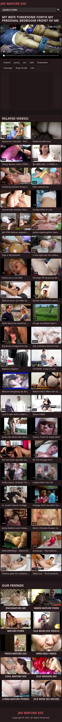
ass (24, 62)
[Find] (59, 10)
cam (32, 68)
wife (32, 62)
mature (7, 62)
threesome (42, 62)
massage (7, 68)
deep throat (21, 68)
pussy (17, 62)
